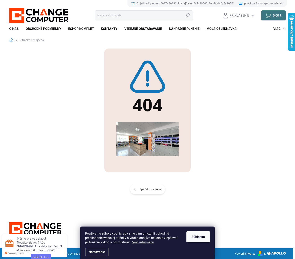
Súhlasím (198, 237)
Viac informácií (143, 242)
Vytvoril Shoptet (245, 253)
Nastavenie (97, 252)
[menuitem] (15, 29)
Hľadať (188, 15)
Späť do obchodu (150, 189)
